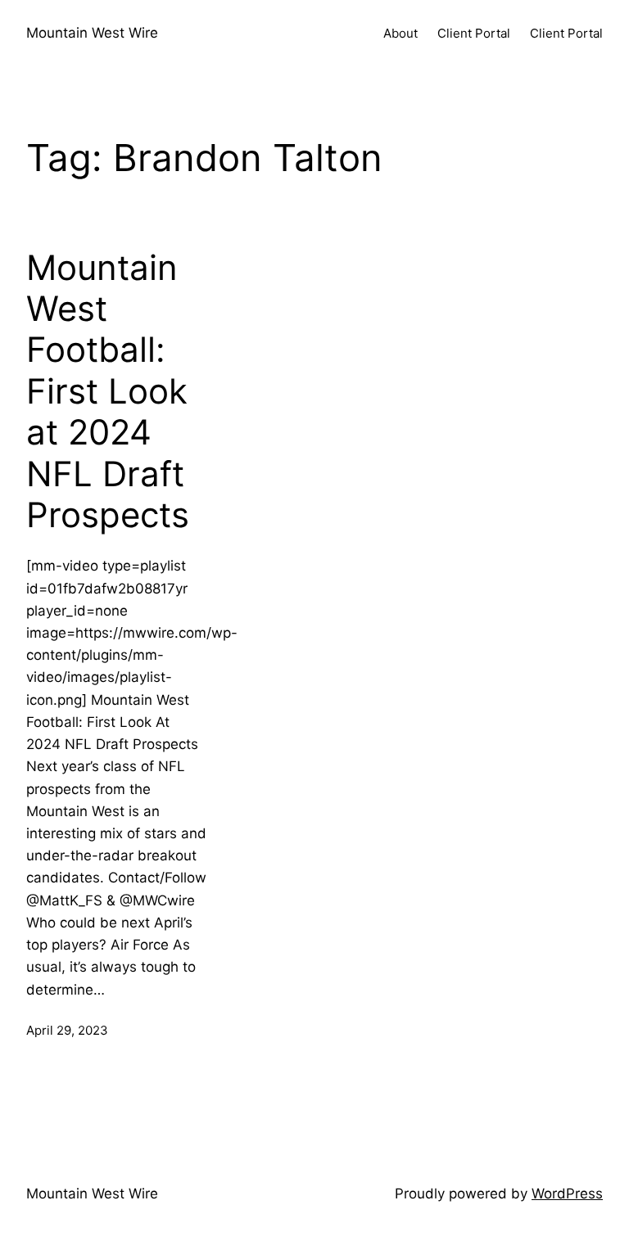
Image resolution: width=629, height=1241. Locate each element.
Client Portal (473, 33)
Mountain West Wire (92, 33)
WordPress (567, 1193)
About (400, 33)
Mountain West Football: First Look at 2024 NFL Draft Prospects (107, 391)
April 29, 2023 (67, 1030)
